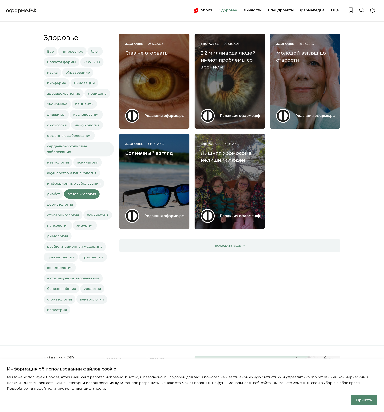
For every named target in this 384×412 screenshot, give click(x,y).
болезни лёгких (61, 289)
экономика (57, 104)
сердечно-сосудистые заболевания (67, 149)
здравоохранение (63, 93)
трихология (93, 257)
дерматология (60, 204)
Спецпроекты (281, 10)
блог (95, 51)
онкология (57, 125)
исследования (86, 114)
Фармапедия (312, 10)
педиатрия (57, 310)
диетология (57, 236)
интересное (72, 51)
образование (78, 72)
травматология (61, 257)
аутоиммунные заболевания (73, 278)
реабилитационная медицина (74, 246)
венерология (92, 299)
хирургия (84, 225)
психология (58, 225)
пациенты (84, 104)
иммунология (87, 125)
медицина (97, 93)
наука (52, 72)
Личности (253, 10)
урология (92, 289)
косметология (59, 268)
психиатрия (87, 162)
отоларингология (63, 215)
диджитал (56, 114)
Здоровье (228, 10)
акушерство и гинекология (72, 173)
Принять (364, 400)
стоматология (59, 299)
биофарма (56, 83)
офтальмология (82, 194)
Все (50, 51)
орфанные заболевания (69, 136)
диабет (53, 194)
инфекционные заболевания (74, 183)
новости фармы (61, 62)
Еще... (336, 10)
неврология (58, 162)
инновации (84, 83)
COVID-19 (92, 62)
